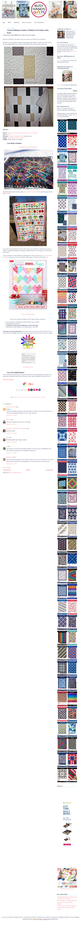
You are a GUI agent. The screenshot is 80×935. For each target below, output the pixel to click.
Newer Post (7, 470)
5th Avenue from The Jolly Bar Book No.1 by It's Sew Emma (22, 133)
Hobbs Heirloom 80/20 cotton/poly (16, 137)
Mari (7, 437)
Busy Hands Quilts (21, 397)
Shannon (8, 419)
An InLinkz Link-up (28, 367)
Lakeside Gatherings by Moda (16, 136)
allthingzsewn (9, 457)
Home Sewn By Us (11, 406)
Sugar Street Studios (45, 919)
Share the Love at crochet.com (67, 888)
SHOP (9, 22)
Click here (59, 60)
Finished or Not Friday (40, 397)
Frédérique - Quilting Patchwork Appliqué (16, 428)
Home (28, 470)
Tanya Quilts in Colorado (30, 191)
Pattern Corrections (26, 22)
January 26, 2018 (11, 415)
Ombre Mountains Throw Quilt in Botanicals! (67, 900)
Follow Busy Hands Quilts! (28, 314)
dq (7, 446)
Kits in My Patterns (39, 22)
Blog (3, 22)
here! (47, 257)
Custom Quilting (31, 397)
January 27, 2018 (11, 453)
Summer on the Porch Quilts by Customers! (66, 905)
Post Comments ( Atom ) (15, 472)
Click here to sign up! (8, 379)
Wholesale (16, 22)
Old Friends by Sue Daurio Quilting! (28, 147)
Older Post (49, 470)
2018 (15, 397)
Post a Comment (7, 467)
